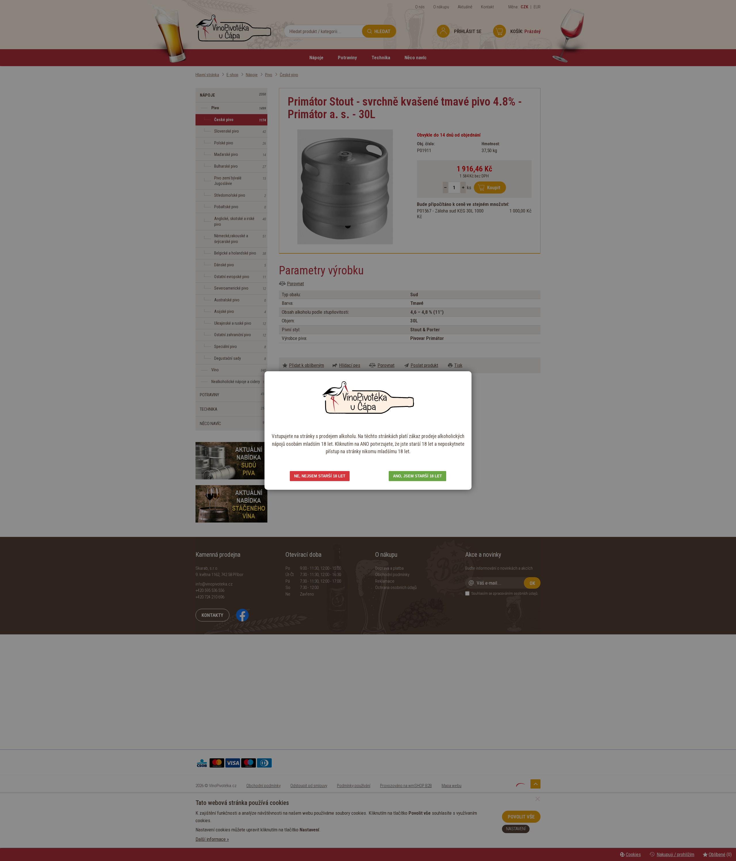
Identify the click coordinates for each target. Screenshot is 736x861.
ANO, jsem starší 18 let (417, 476)
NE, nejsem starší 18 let (319, 476)
